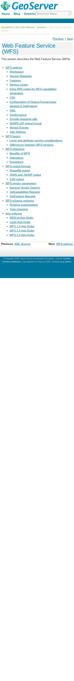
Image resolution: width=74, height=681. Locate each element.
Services (41, 27)
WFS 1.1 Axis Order (22, 230)
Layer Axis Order (20, 222)
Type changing (19, 209)
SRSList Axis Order (21, 217)
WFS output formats (18, 166)
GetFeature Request (22, 196)
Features (15, 80)
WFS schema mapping (20, 200)
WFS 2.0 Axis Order (22, 235)
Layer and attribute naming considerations (36, 140)
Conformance (18, 114)
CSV (12, 97)
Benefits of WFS (20, 153)
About (6, 13)
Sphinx (68, 262)
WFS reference (15, 149)
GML (13, 110)
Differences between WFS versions (31, 144)
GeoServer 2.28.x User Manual (17, 27)
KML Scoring (22, 243)
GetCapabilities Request (25, 191)
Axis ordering (14, 213)
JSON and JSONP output (25, 174)
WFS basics (13, 136)
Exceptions (16, 161)
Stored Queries (19, 127)
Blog (17, 13)
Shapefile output (20, 170)
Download (31, 13)
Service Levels (19, 84)
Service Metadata (21, 76)
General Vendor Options (25, 187)
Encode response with (23, 119)
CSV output (17, 179)
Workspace (17, 71)
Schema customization (24, 204)
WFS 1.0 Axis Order (22, 226)
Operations (16, 157)
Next (70, 38)
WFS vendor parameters (21, 183)
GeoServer (35, 11)
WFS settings (14, 67)
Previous (58, 38)
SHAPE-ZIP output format (26, 123)
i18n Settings (18, 131)
